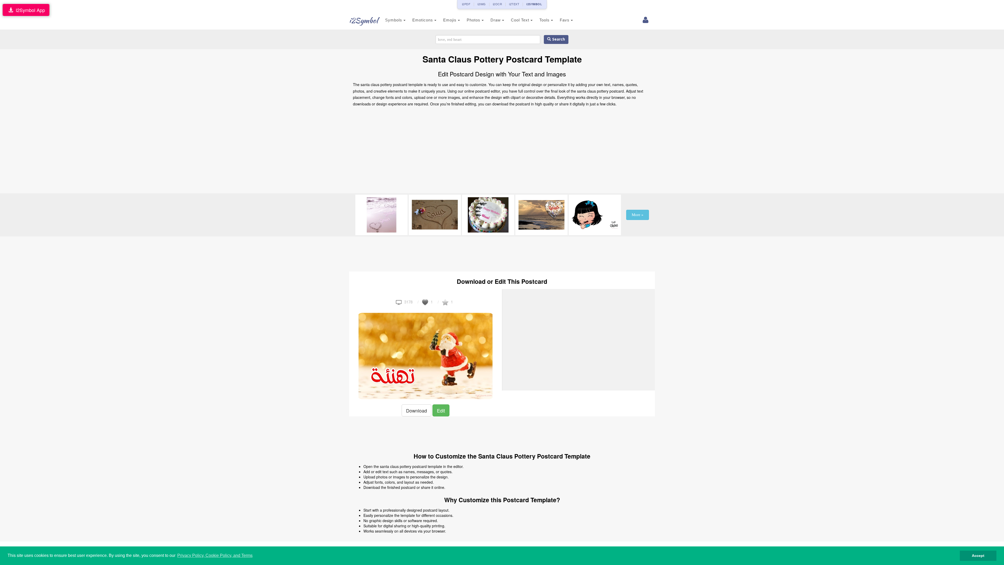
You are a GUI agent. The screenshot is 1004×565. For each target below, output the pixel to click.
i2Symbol (363, 20)
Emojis (450, 20)
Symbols (394, 20)
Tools (545, 20)
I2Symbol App (29, 10)
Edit (441, 410)
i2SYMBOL (534, 4)
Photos (474, 20)
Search (558, 39)
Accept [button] (978, 555)
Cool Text (520, 20)
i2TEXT (514, 4)
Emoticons (423, 20)
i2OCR (497, 4)
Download (416, 410)
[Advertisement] (502, 151)
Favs (565, 20)
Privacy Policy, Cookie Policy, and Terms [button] (215, 555)
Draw (496, 20)
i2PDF (466, 4)
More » (637, 215)
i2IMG (481, 4)
